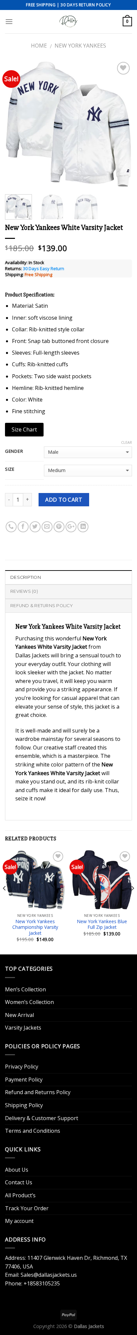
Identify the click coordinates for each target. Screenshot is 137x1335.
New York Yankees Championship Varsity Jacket (35, 927)
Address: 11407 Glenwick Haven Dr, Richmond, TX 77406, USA (66, 1262)
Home (39, 45)
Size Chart (24, 429)
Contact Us (18, 1182)
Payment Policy (24, 1079)
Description (25, 577)
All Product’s (20, 1195)
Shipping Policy (24, 1105)
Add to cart (63, 499)
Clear (126, 442)
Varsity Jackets (23, 1027)
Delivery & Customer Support (41, 1118)
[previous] (16, 124)
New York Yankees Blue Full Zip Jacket (102, 924)
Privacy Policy (21, 1066)
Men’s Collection (25, 989)
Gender (14, 451)
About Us (16, 1169)
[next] (121, 124)
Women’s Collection (29, 1002)
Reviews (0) (24, 591)
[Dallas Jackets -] (68, 21)
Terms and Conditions (32, 1130)
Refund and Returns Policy (37, 1092)
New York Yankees (80, 45)
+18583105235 (42, 1283)
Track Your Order (27, 1208)
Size (10, 469)
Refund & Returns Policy (41, 605)
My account (19, 1221)
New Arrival (19, 1015)
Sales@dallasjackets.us (49, 1274)
